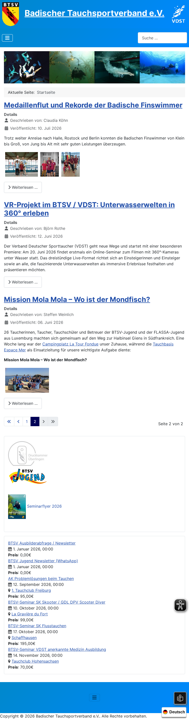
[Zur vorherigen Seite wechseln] (18, 421)
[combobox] (162, 37)
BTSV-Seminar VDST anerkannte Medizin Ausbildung (57, 649)
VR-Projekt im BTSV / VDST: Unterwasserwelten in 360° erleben (89, 209)
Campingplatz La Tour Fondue (70, 344)
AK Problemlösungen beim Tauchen (41, 578)
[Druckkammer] (27, 453)
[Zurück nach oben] (180, 710)
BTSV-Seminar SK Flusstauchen (37, 625)
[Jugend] (27, 475)
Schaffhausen (24, 637)
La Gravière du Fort (30, 613)
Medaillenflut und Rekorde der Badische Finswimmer (93, 105)
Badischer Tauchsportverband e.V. (94, 13)
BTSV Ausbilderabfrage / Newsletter (42, 543)
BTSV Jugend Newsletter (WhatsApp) (43, 560)
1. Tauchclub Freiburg (31, 590)
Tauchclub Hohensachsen (35, 661)
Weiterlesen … (24, 187)
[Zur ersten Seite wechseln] (9, 421)
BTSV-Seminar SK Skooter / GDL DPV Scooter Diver (56, 602)
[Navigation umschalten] (7, 38)
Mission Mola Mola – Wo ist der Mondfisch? (77, 299)
